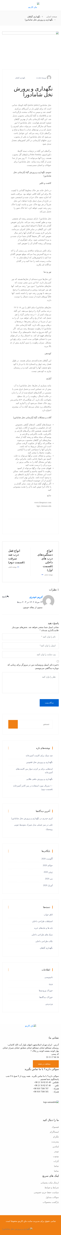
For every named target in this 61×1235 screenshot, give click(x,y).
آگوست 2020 (47, 859)
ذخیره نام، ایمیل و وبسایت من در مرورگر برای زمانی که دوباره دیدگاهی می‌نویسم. (33, 666)
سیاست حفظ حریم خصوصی (46, 1192)
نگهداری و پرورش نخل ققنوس (39, 762)
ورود (51, 984)
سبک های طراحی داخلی (42, 935)
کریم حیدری (35, 597)
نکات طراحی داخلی (44, 941)
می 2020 (49, 879)
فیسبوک (55, 1127)
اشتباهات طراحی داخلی (42, 921)
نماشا (56, 1171)
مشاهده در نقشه (44, 1064)
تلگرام (56, 1137)
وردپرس (49, 1004)
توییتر (56, 1151)
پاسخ (4, 597)
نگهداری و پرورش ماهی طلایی (39, 779)
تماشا (56, 1166)
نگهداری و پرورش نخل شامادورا (25, 818)
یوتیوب (56, 1156)
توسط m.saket (41, 78)
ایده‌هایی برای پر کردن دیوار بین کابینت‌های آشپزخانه (34, 771)
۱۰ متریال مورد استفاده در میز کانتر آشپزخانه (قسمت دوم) (33, 787)
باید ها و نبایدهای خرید (43, 928)
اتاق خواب (48, 915)
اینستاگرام (54, 1132)
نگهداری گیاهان (20, 78)
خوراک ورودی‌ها (46, 990)
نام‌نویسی (48, 977)
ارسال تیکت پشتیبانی (50, 1183)
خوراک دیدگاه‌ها (46, 997)
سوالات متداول (52, 1197)
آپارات (56, 1161)
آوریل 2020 (48, 885)
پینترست (55, 1142)
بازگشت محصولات (51, 1202)
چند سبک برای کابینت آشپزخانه (39, 755)
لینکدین (56, 1146)
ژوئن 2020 (48, 872)
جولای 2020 (48, 865)
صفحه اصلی (51, 17)
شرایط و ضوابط (52, 1187)
